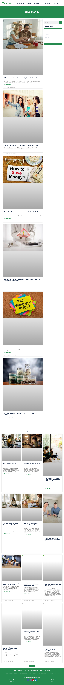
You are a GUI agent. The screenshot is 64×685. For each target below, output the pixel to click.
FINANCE (41, 670)
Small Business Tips (37, 3)
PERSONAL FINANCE (47, 3)
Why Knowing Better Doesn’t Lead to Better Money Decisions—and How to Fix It (11, 648)
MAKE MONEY (21, 3)
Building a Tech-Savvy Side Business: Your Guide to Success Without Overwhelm (31, 584)
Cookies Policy (12, 679)
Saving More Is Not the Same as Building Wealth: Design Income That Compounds (52, 479)
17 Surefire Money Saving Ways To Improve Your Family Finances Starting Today (22, 414)
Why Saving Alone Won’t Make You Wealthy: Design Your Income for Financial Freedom (21, 78)
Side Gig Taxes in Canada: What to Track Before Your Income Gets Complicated (31, 633)
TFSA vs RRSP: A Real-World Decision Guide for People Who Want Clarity (52, 539)
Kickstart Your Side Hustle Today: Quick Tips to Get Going (11, 583)
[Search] (60, 22)
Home (15, 670)
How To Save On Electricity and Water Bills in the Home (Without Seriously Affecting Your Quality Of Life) (22, 280)
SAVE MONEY (29, 3)
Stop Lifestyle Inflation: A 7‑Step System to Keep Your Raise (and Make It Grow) (31, 525)
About (52, 678)
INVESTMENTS (56, 3)
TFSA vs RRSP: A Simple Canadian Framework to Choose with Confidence (53, 649)
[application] (31, 3)
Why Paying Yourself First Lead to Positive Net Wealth (17, 347)
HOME (17, 3)
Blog (52, 681)
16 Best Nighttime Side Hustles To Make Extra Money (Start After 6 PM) (32, 465)
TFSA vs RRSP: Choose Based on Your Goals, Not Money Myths (10, 524)
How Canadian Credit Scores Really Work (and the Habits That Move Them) (53, 584)
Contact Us (52, 679)
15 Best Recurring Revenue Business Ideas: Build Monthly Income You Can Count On (10, 465)
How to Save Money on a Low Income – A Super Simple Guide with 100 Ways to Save (21, 212)
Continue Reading (7, 84)
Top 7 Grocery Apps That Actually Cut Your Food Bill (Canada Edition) (21, 145)
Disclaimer (12, 681)
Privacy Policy (12, 678)
